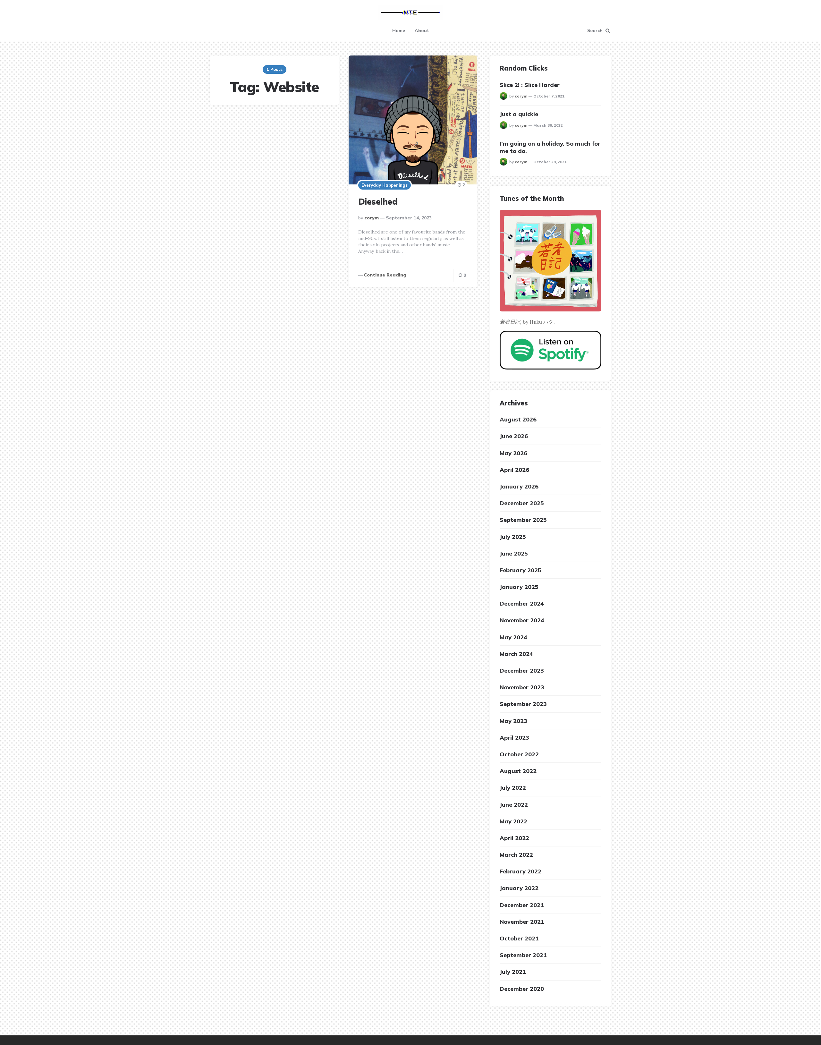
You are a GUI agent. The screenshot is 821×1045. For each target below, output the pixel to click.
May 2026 (513, 453)
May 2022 (513, 821)
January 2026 (519, 486)
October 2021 (519, 938)
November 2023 (522, 687)
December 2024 (522, 603)
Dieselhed (378, 201)
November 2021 (522, 921)
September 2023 (523, 704)
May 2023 (513, 721)
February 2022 (520, 871)
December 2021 (522, 905)
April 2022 (514, 838)
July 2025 (513, 536)
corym (371, 217)
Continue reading (385, 274)
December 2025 (522, 503)
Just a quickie (519, 114)
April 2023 (514, 737)
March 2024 (516, 654)
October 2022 (519, 754)
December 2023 (522, 670)
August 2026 (518, 419)
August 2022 (518, 771)
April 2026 (514, 469)
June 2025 (514, 553)
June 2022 (514, 804)
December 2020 (522, 988)
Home (398, 30)
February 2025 (520, 570)
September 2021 (523, 955)
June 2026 (514, 436)
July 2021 (513, 971)
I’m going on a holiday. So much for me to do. (550, 147)
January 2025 (519, 586)
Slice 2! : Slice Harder (530, 85)
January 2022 (519, 888)
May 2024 (513, 637)
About (422, 30)
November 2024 (522, 620)
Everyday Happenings (384, 185)
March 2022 (516, 854)
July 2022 (513, 787)
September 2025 (523, 519)
